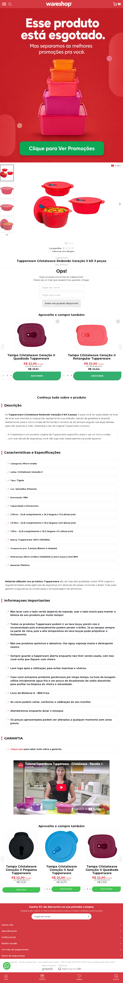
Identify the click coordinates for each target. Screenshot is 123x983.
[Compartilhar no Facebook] (64, 248)
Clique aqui (16, 749)
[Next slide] (7, 234)
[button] (7, 173)
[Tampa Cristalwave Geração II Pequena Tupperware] (21, 861)
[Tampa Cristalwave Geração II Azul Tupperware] (61, 861)
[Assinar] (89, 916)
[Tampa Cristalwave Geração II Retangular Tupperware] (92, 349)
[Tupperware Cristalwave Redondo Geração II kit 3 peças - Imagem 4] (7, 225)
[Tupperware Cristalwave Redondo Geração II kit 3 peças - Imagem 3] (7, 207)
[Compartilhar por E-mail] (73, 248)
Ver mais (21, 889)
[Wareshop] (59, 4)
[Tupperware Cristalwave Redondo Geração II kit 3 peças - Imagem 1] (7, 173)
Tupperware (61, 258)
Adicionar (37, 376)
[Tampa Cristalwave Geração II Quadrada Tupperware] (31, 349)
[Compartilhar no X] (70, 248)
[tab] (66, 243)
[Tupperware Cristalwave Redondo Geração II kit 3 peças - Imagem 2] (7, 190)
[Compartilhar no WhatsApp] (67, 248)
